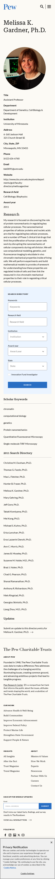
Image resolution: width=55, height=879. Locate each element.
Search (28, 385)
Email (5, 801)
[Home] (27, 649)
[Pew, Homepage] (10, 7)
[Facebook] (5, 835)
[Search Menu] (42, 6)
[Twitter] (19, 835)
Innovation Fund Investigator (24, 374)
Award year (13, 345)
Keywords (12, 300)
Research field (14, 315)
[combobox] (10, 336)
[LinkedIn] (14, 835)
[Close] (51, 842)
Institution (12, 331)
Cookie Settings (27, 873)
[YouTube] (23, 835)
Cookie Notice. (10, 868)
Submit (45, 806)
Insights (8, 751)
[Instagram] (10, 835)
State (10, 360)
